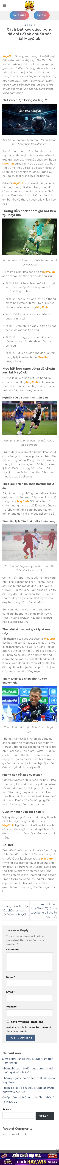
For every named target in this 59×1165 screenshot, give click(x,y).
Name (10, 977)
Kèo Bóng (29, 25)
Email (10, 991)
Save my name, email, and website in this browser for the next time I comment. (28, 1026)
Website (11, 1006)
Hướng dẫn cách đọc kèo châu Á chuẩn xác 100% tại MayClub (15, 910)
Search (6, 1109)
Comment (13, 949)
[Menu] (4, 5)
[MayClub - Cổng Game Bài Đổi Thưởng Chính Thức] (29, 5)
